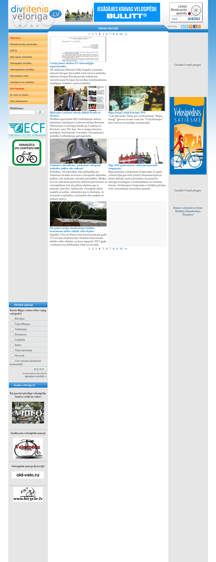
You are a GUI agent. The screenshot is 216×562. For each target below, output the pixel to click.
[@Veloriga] (183, 26)
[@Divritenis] (187, 26)
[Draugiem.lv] (191, 26)
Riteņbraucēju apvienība (23, 44)
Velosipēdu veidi (19, 76)
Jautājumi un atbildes (22, 82)
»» (125, 34)
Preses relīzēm (108, 28)
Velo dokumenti (18, 101)
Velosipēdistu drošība (22, 69)
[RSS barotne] (199, 26)
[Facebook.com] (195, 26)
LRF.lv (13, 50)
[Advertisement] (25, 238)
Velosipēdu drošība (20, 63)
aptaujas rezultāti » (36, 376)
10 (121, 34)
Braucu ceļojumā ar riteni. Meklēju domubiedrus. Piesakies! (188, 211)
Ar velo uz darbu (19, 95)
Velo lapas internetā (21, 57)
